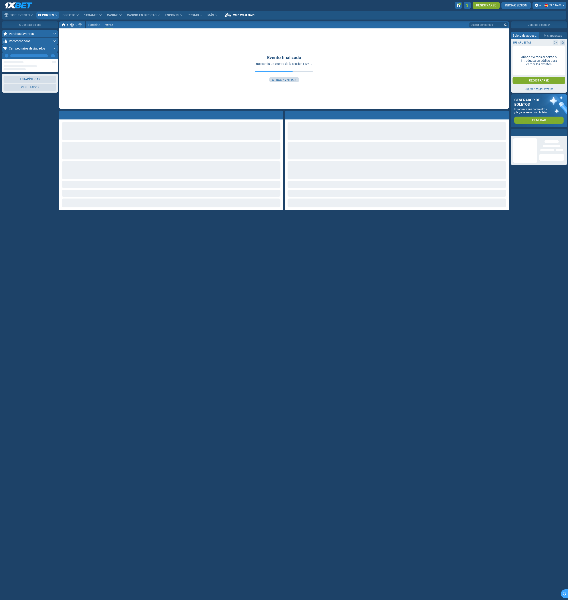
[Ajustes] (537, 5)
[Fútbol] (72, 24)
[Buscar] (505, 25)
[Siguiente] (54, 56)
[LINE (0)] (63, 24)
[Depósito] (467, 5)
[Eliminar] (504, 114)
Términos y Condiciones (541, 89)
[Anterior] (44, 56)
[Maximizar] (54, 33)
